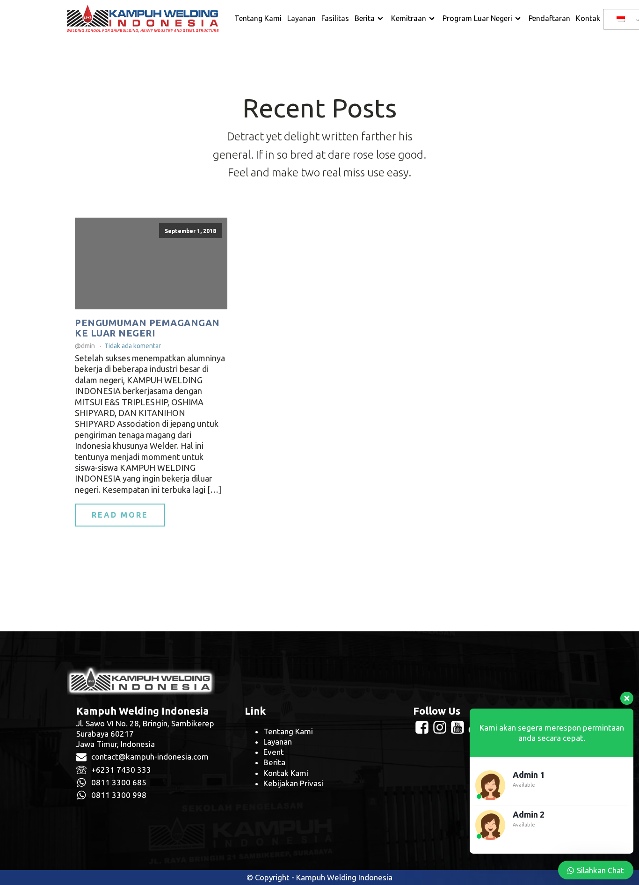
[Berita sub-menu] (382, 18)
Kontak (588, 18)
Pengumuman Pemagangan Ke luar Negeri (147, 328)
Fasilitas (335, 18)
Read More (120, 515)
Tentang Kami (258, 18)
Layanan (301, 18)
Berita (365, 18)
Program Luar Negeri (477, 18)
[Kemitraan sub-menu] (433, 18)
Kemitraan (408, 18)
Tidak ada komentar (132, 346)
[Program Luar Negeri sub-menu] (519, 18)
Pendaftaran (549, 18)
